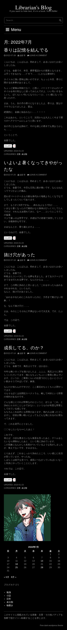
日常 (19, 154)
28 (42, 567)
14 (42, 561)
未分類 (24, 154)
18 (16, 564)
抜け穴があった (19, 254)
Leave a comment (38, 55)
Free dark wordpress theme (51, 625)
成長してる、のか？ (24, 347)
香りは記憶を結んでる (26, 50)
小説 (9, 595)
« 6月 (6, 577)
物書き (10, 605)
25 (16, 567)
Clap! (8, 146)
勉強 (9, 592)
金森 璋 (22, 55)
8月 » (13, 577)
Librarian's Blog (33, 7)
